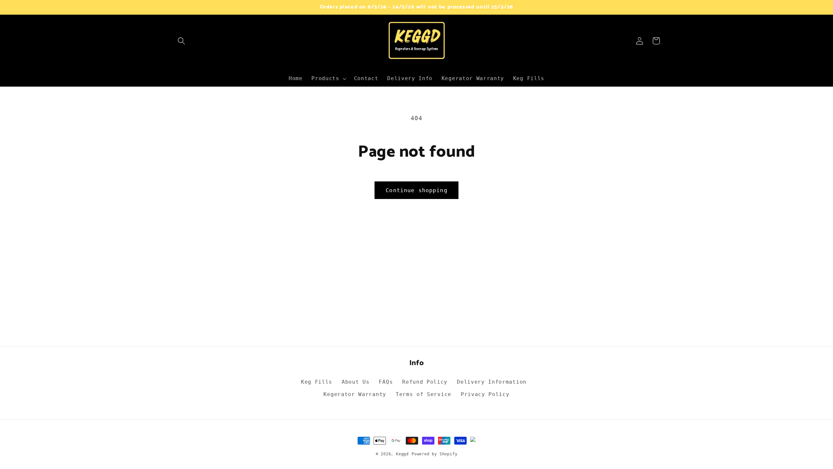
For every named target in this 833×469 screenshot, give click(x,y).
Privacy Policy (485, 394)
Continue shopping (416, 190)
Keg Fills (316, 382)
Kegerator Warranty (354, 394)
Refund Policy (424, 382)
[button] (181, 41)
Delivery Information (491, 382)
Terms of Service (423, 394)
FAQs (386, 382)
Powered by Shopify (434, 454)
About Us (356, 382)
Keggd (402, 454)
